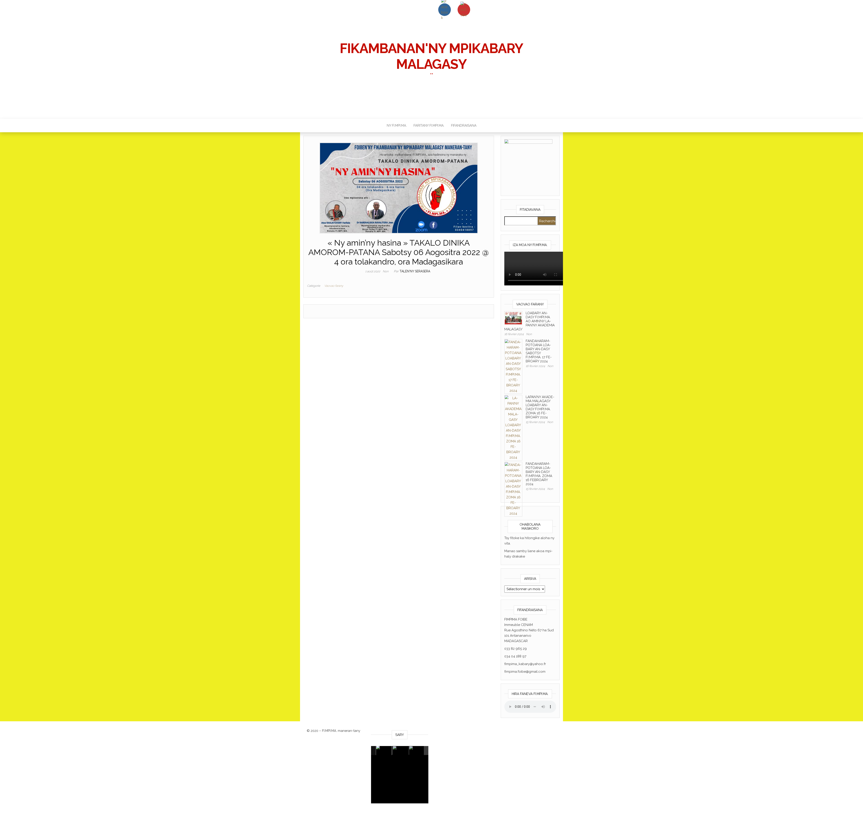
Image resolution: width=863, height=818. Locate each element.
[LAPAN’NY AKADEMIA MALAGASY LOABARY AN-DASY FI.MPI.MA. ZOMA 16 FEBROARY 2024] (513, 428)
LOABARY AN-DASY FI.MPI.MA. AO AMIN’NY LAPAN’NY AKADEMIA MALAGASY (529, 321)
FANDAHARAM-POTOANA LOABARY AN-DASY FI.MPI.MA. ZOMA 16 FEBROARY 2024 (539, 474)
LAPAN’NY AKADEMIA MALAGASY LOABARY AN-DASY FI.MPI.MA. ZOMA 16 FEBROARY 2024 (540, 407)
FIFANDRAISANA (463, 125)
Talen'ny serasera (415, 271)
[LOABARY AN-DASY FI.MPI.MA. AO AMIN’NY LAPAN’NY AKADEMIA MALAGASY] (513, 318)
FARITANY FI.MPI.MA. (429, 125)
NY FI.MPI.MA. (397, 125)
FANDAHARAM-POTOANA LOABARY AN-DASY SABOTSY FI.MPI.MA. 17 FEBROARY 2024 (539, 351)
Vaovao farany (333, 285)
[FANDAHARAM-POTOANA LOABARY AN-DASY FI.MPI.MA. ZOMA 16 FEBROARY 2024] (513, 489)
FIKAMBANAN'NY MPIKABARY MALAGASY (431, 56)
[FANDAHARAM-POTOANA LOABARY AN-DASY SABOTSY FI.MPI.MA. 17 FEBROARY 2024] (513, 366)
